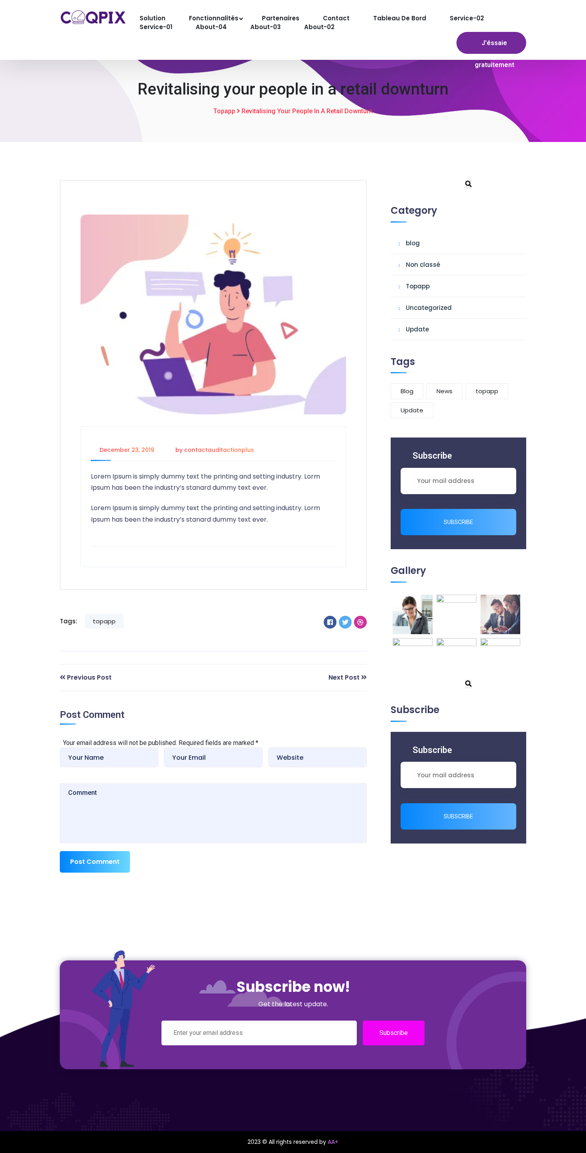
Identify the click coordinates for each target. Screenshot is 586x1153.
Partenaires (280, 18)
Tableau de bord (399, 18)
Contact (336, 18)
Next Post (344, 677)
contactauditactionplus (219, 450)
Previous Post (89, 677)
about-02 (319, 27)
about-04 (211, 27)
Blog (407, 391)
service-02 (467, 18)
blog (413, 243)
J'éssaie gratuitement (494, 54)
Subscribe (458, 522)
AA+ (333, 1142)
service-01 (156, 27)
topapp (104, 621)
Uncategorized (429, 308)
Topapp (224, 111)
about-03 (265, 27)
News (444, 391)
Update (417, 329)
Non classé (423, 264)
